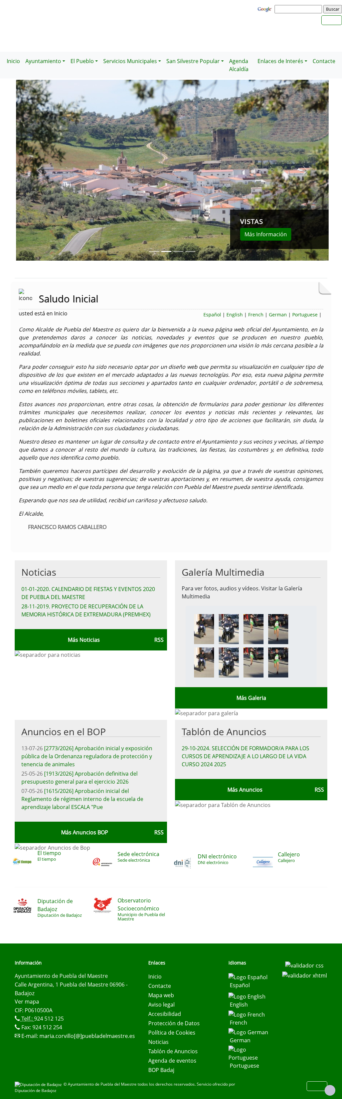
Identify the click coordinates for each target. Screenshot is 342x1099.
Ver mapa (27, 1001)
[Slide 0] (154, 251)
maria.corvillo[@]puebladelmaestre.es (87, 1036)
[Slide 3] (190, 251)
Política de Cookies (171, 1032)
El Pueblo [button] (82, 61)
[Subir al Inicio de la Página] (330, 1090)
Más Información (265, 234)
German (278, 314)
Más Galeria (251, 698)
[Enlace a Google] (265, 8)
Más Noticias (84, 639)
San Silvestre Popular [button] (193, 61)
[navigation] (299, 9)
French (256, 314)
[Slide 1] (166, 251)
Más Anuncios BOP (84, 832)
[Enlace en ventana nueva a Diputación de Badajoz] (39, 1084)
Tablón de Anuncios (224, 731)
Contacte (324, 61)
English (234, 314)
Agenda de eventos (172, 1060)
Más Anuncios (245, 789)
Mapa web (161, 995)
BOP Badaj (161, 1070)
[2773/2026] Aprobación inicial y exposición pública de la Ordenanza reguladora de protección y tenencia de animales (86, 756)
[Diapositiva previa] (39, 170)
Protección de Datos (174, 1023)
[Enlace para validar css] (304, 965)
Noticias (38, 572)
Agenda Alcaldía (238, 65)
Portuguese (305, 314)
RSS (319, 789)
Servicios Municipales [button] (130, 61)
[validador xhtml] (304, 975)
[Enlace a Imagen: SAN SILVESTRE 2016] (204, 628)
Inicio (13, 61)
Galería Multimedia (223, 572)
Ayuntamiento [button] (43, 61)
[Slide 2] (178, 251)
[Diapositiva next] (305, 170)
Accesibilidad (164, 1014)
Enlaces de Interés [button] (280, 61)
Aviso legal (161, 1004)
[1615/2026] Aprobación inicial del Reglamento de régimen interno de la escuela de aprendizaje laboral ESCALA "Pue (82, 799)
